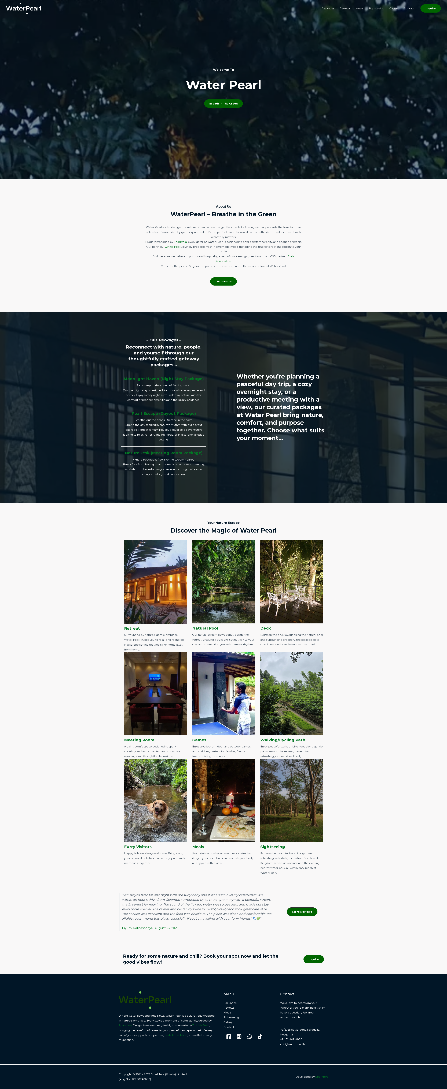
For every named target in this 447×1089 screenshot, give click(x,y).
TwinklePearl (200, 1025)
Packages (327, 8)
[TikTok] (260, 1036)
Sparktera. (125, 1025)
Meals (360, 8)
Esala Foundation (175, 1035)
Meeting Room (139, 740)
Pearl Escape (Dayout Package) (164, 413)
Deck (265, 628)
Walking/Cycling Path (282, 740)
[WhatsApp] (249, 1036)
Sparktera (180, 242)
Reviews (345, 8)
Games (199, 740)
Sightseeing (376, 8)
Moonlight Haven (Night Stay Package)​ (164, 378)
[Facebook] (229, 1036)
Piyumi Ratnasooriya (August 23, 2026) (150, 928)
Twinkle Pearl (172, 246)
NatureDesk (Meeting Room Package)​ (164, 453)
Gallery (393, 8)
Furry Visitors (138, 846)
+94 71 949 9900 (291, 1039)
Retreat (132, 628)
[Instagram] (239, 1036)
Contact (409, 8)
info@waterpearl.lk (292, 1044)
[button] (430, 8)
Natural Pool (205, 628)
